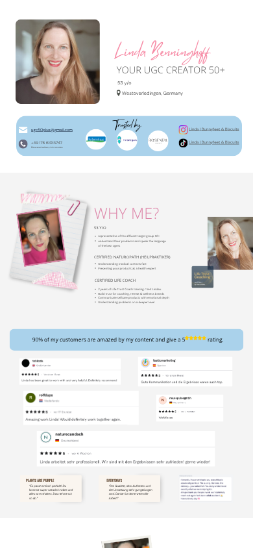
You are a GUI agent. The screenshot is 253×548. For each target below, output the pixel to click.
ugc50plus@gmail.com (52, 129)
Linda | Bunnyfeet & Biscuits (214, 142)
